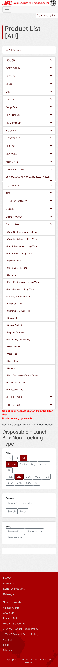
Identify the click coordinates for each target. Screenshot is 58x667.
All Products (15, 50)
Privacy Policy (11, 618)
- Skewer (10, 368)
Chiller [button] (23, 464)
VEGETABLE (13, 138)
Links (6, 644)
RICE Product (13, 122)
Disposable (12, 224)
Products (8, 583)
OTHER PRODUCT (16, 404)
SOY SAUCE (13, 76)
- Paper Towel (13, 346)
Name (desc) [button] (34, 531)
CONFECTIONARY (16, 201)
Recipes (7, 639)
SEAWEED (12, 153)
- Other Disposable (15, 382)
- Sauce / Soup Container (18, 296)
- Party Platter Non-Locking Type (22, 282)
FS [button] (9, 458)
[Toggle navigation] (6, 9)
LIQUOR (10, 60)
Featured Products (14, 588)
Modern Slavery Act (14, 623)
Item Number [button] (15, 537)
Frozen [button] (12, 464)
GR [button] (16, 458)
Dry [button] (33, 464)
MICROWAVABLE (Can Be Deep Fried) (28, 177)
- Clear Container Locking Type (21, 239)
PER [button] (46, 476)
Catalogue (9, 594)
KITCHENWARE (15, 397)
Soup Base (12, 107)
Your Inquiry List (46, 15)
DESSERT (11, 208)
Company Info (11, 607)
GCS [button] (28, 476)
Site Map (8, 650)
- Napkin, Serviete (15, 332)
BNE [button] (19, 476)
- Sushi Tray (12, 275)
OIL (8, 91)
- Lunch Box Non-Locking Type (21, 246)
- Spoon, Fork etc (14, 325)
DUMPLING (12, 185)
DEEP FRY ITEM (15, 169)
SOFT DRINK (13, 68)
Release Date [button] (15, 531)
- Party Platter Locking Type (20, 289)
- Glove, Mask (13, 361)
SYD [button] (10, 482)
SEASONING (13, 114)
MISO (9, 83)
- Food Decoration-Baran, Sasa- (22, 375)
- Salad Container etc (16, 267)
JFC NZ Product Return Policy (20, 634)
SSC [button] (28, 482)
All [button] (23, 458)
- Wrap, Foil (11, 353)
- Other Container (14, 303)
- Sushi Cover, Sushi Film (18, 310)
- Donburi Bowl (13, 260)
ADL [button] (10, 476)
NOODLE (11, 130)
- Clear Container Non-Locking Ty (23, 232)
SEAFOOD (11, 146)
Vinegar (10, 99)
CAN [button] (19, 482)
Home (7, 578)
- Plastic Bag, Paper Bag (18, 339)
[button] (12, 511)
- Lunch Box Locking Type (19, 253)
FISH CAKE (12, 161)
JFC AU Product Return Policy (20, 628)
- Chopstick (11, 318)
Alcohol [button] (43, 464)
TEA (8, 193)
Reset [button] (23, 511)
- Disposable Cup (14, 389)
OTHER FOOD (14, 216)
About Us (8, 613)
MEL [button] (37, 476)
